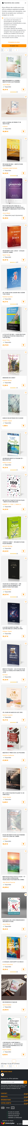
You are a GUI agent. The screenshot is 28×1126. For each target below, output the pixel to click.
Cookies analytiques (10, 26)
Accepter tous (14, 46)
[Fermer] (25, 3)
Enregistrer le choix (14, 42)
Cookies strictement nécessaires (13, 18)
